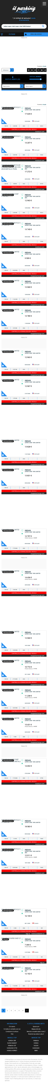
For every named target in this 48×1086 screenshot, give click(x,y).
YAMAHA (36, 1040)
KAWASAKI (36, 1048)
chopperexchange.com (37, 276)
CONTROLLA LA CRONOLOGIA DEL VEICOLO (24, 129)
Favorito (4, 121)
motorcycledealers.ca (37, 933)
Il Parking (24, 10)
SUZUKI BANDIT (12, 1043)
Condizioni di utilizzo (12, 1031)
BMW (36, 1050)
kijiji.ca (28, 933)
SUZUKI (36, 1045)
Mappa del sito (36, 1029)
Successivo (27, 1010)
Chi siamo (12, 1026)
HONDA (36, 1043)
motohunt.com (39, 131)
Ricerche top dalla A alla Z (36, 1034)
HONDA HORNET (12, 1050)
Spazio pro (36, 1026)
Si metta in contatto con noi (12, 1029)
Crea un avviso (36, 34)
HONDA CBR (12, 1040)
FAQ (12, 1034)
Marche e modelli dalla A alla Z (36, 1031)
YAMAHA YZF (12, 1045)
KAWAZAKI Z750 (12, 1048)
